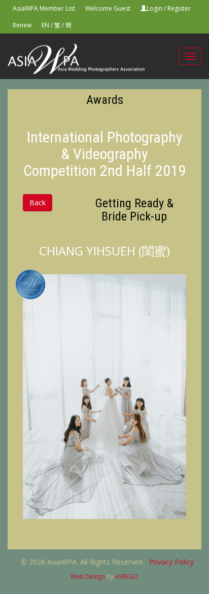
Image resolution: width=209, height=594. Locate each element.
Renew (22, 25)
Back (37, 202)
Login (154, 8)
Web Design (88, 576)
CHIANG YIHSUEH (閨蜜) (104, 250)
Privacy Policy (171, 562)
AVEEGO (126, 576)
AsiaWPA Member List (44, 8)
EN (45, 25)
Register (179, 8)
